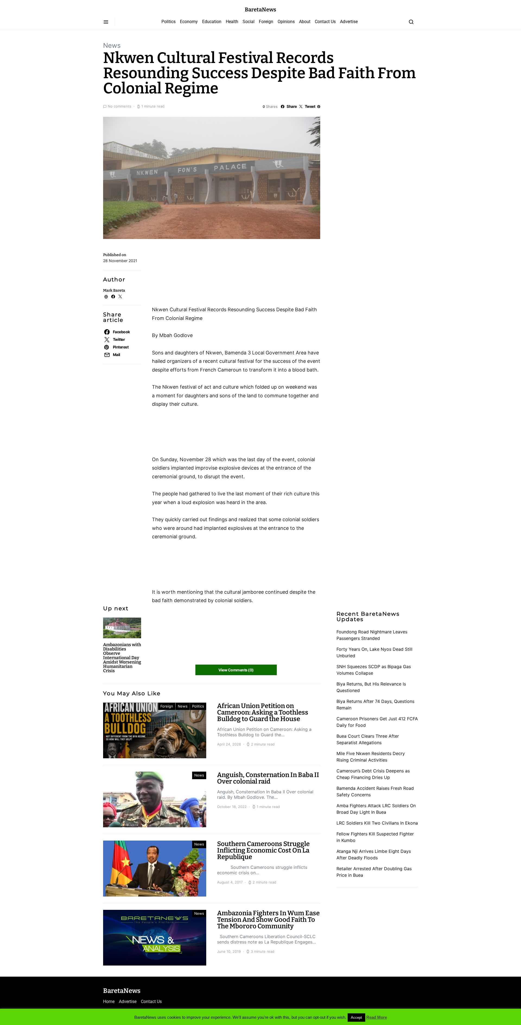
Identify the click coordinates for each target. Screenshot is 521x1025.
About (304, 21)
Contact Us (325, 21)
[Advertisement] (195, 274)
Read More (376, 1017)
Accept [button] (356, 1017)
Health (232, 21)
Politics (168, 21)
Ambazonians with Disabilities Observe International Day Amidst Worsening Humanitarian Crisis (122, 657)
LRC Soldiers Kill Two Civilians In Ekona (377, 823)
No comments (119, 106)
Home (109, 1001)
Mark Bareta (114, 290)
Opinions (286, 21)
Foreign (266, 21)
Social (249, 21)
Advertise (349, 21)
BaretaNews (260, 9)
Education (211, 21)
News (112, 45)
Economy (189, 21)
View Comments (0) (235, 670)
